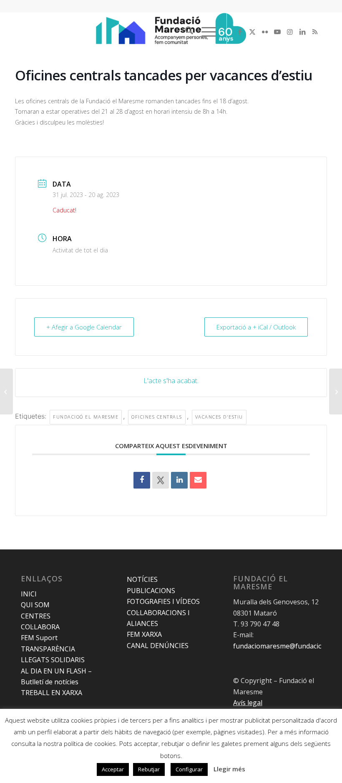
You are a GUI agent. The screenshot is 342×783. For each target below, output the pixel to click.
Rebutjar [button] (149, 769)
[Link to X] (252, 31)
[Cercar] (185, 31)
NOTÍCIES (142, 579)
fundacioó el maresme (85, 417)
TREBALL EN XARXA (51, 692)
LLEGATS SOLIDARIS (53, 659)
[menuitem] (185, 31)
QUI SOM (35, 604)
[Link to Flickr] (265, 31)
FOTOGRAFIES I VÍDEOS (163, 601)
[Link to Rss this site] (315, 31)
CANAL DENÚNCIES (158, 645)
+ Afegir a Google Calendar (84, 327)
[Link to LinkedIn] (302, 31)
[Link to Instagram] (290, 31)
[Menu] (204, 31)
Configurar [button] (189, 769)
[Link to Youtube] (277, 31)
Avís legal (247, 702)
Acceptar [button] (113, 769)
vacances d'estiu (219, 417)
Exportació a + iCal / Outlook (256, 327)
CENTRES (35, 616)
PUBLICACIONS (151, 590)
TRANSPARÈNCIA (48, 648)
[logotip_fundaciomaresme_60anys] (171, 31)
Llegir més (229, 769)
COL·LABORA (40, 626)
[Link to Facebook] (240, 31)
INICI (29, 593)
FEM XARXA (144, 634)
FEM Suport (39, 637)
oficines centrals (156, 417)
